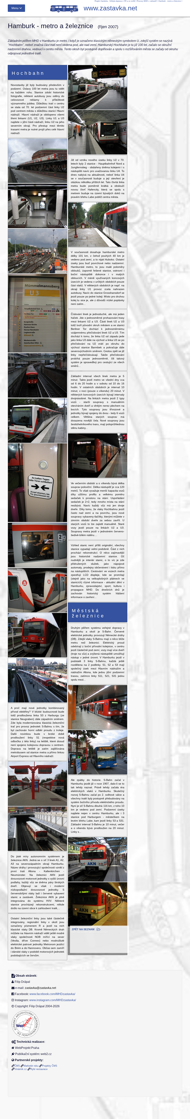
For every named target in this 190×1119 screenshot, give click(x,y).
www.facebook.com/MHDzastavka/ (52, 994)
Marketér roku (31, 1065)
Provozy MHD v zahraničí (147, 1)
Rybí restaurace (39, 1069)
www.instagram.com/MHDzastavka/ (52, 1000)
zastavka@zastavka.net (40, 987)
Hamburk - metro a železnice (170, 1)
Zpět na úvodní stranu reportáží (89, 932)
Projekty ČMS (49, 1065)
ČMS (17, 1065)
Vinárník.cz (20, 1069)
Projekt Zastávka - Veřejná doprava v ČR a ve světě (115, 1)
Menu (15, 8)
